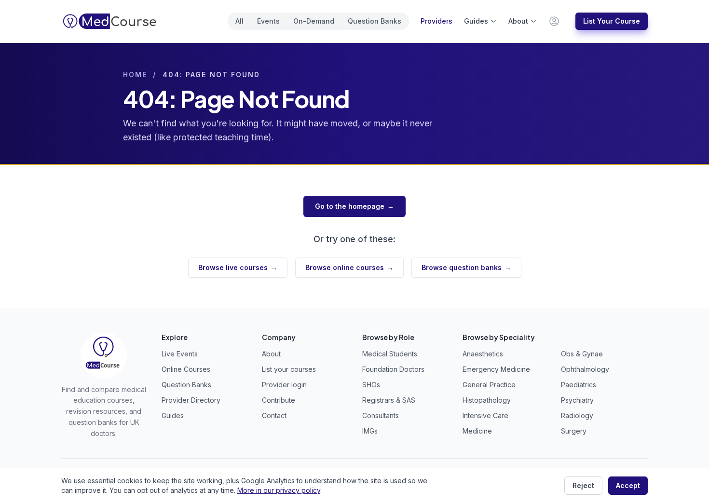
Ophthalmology (585, 369)
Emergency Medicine (496, 369)
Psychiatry (577, 400)
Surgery (573, 431)
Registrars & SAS (388, 400)
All (239, 21)
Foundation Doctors (393, 369)
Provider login (284, 385)
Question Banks (374, 21)
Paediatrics (578, 385)
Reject (583, 485)
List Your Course (611, 21)
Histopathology (487, 400)
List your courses (289, 369)
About (518, 21)
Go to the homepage (354, 206)
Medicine (477, 431)
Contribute (278, 400)
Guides (476, 21)
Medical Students (389, 354)
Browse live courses (237, 267)
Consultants (380, 415)
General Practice (489, 385)
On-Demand (313, 21)
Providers (436, 21)
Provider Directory (191, 400)
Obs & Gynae (582, 354)
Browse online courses (349, 267)
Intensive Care (485, 415)
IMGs (370, 431)
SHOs (371, 385)
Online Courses (186, 369)
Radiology (577, 415)
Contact (274, 415)
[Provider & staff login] (554, 21)
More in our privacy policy (278, 490)
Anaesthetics (483, 354)
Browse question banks (466, 267)
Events (268, 21)
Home (135, 74)
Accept (628, 485)
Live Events (180, 354)
